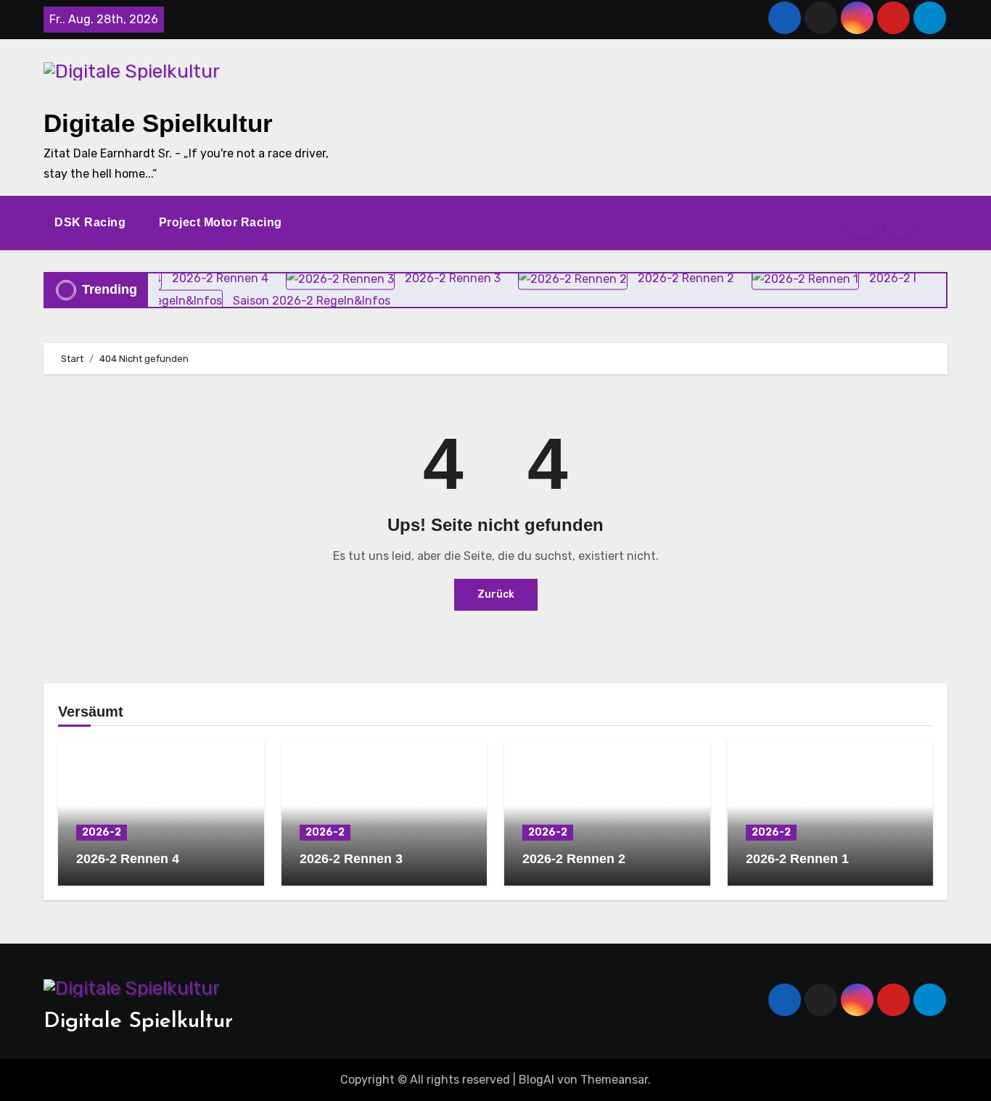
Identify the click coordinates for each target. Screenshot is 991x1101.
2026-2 (101, 832)
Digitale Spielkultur (158, 123)
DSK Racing (91, 222)
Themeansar (614, 1079)
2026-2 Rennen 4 (127, 858)
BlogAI (536, 1079)
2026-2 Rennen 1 (797, 858)
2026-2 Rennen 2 (573, 858)
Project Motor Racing (222, 222)
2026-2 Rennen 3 (351, 858)
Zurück (495, 594)
